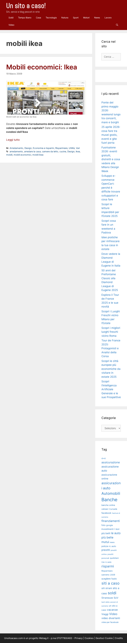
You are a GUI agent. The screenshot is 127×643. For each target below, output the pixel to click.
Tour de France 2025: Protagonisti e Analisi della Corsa (110, 348)
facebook (106, 513)
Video (11, 24)
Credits (119, 638)
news (112, 542)
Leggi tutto (13, 139)
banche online (108, 505)
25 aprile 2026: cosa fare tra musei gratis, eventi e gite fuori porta (110, 134)
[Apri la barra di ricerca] (117, 24)
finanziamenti (110, 521)
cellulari (104, 509)
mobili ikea (37, 154)
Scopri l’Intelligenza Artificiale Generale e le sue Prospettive (111, 389)
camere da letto (50, 151)
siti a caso (110, 583)
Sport (76, 17)
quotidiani (114, 558)
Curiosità (113, 509)
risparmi (107, 566)
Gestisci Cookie (104, 638)
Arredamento (16, 148)
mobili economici (22, 154)
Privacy (78, 638)
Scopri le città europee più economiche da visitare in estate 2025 (110, 368)
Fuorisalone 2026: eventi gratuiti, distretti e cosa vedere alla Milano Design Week (110, 159)
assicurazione (110, 462)
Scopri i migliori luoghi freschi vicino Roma (110, 331)
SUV (116, 597)
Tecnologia (51, 17)
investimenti (107, 529)
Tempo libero (24, 17)
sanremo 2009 (108, 575)
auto (106, 488)
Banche (109, 499)
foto (103, 525)
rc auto (108, 562)
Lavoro (108, 17)
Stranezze (107, 597)
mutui (105, 542)
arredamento (16, 151)
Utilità (72, 148)
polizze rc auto (108, 546)
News (97, 17)
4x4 (103, 458)
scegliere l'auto (109, 578)
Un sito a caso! (26, 5)
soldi (112, 593)
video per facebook (110, 622)
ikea (78, 151)
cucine (62, 151)
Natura (64, 17)
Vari (78, 148)
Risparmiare (61, 148)
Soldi (11, 17)
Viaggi (104, 614)
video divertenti (110, 618)
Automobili (110, 493)
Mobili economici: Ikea (41, 67)
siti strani (106, 588)
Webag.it (43, 638)
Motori (86, 17)
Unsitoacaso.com (13, 638)
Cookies (89, 638)
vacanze (112, 609)
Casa (38, 17)
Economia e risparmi (43, 148)
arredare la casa (32, 151)
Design (28, 148)
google (109, 525)
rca (102, 562)
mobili (9, 154)
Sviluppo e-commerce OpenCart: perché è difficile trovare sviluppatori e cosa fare (110, 187)
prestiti (105, 549)
